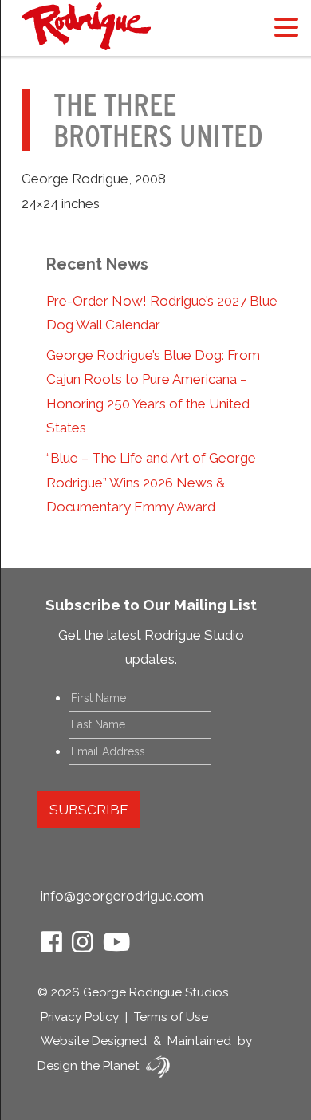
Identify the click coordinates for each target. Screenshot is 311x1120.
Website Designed (94, 1041)
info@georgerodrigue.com (122, 896)
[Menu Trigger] (286, 26)
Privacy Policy (80, 1017)
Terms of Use (171, 1017)
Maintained (199, 1041)
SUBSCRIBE (88, 810)
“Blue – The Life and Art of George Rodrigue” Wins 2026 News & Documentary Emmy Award (151, 482)
